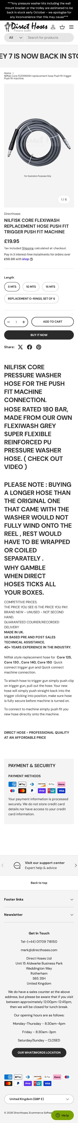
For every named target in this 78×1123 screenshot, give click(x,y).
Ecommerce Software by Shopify (48, 1112)
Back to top (39, 883)
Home (7, 73)
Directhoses (12, 214)
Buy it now (39, 335)
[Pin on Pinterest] (38, 347)
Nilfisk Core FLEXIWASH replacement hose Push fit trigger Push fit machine (38, 77)
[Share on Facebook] (29, 347)
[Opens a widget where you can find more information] (62, 1115)
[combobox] (39, 37)
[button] (62, 27)
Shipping (28, 248)
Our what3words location (39, 1052)
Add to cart (52, 321)
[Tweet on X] (20, 347)
